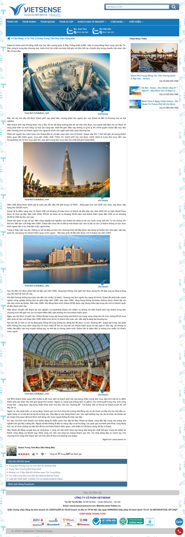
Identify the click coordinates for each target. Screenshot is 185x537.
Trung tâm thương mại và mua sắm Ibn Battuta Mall (32, 466)
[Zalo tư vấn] (179, 521)
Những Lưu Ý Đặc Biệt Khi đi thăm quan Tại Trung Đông (34, 472)
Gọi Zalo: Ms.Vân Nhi (95, 31)
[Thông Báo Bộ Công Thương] (104, 526)
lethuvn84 (75, 32)
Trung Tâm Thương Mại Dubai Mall (25, 469)
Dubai (94, 118)
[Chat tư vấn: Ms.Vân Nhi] (100, 32)
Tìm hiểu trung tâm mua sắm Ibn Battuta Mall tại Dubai (34, 476)
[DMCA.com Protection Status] (149, 526)
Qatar (90, 420)
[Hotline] (179, 531)
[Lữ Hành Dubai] (8, 38)
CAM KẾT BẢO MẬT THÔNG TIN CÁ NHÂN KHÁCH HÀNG (36, 479)
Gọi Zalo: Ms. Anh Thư (70, 31)
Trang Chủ (42, 9)
